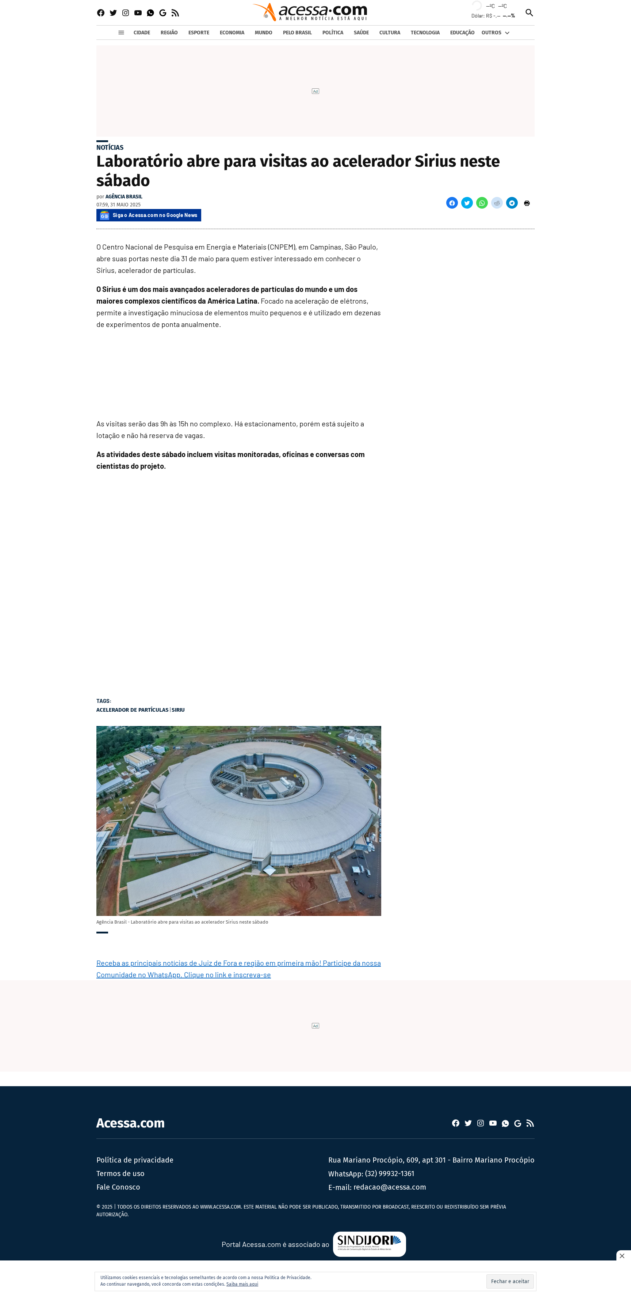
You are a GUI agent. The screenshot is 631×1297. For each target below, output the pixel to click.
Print (527, 203)
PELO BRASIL (297, 33)
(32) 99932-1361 (389, 1173)
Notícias (109, 148)
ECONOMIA (232, 33)
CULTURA (389, 33)
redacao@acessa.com (389, 1187)
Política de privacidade (134, 1160)
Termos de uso (120, 1173)
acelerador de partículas (132, 710)
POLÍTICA (332, 33)
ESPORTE (198, 33)
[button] (452, 203)
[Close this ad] (623, 1255)
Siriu (178, 710)
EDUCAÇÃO (462, 33)
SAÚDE (361, 33)
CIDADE (142, 33)
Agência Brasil (124, 197)
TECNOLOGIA (425, 33)
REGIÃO (169, 33)
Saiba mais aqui (242, 1284)
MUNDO (263, 33)
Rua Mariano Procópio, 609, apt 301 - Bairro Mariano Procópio (431, 1160)
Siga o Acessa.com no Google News (155, 215)
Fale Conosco (118, 1187)
